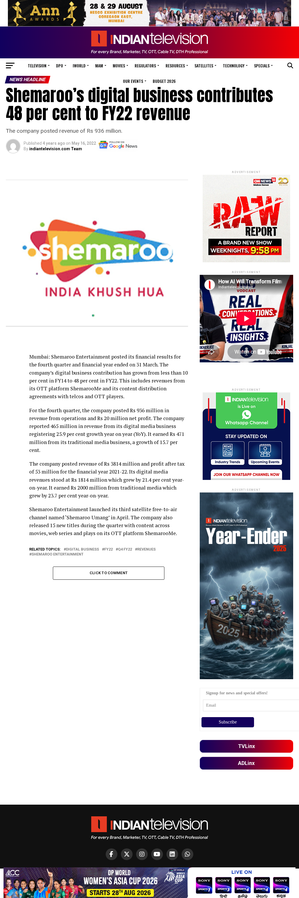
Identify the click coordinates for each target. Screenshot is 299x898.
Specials (262, 65)
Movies (119, 65)
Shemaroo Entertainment (58, 554)
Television (37, 65)
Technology (233, 65)
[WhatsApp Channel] (187, 854)
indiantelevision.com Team (55, 148)
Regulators (145, 65)
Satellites (203, 65)
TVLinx (246, 746)
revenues (146, 549)
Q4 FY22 (125, 549)
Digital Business (82, 549)
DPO (59, 65)
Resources (175, 65)
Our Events (133, 81)
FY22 (108, 549)
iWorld (79, 65)
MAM (99, 65)
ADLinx (246, 763)
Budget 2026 (164, 81)
